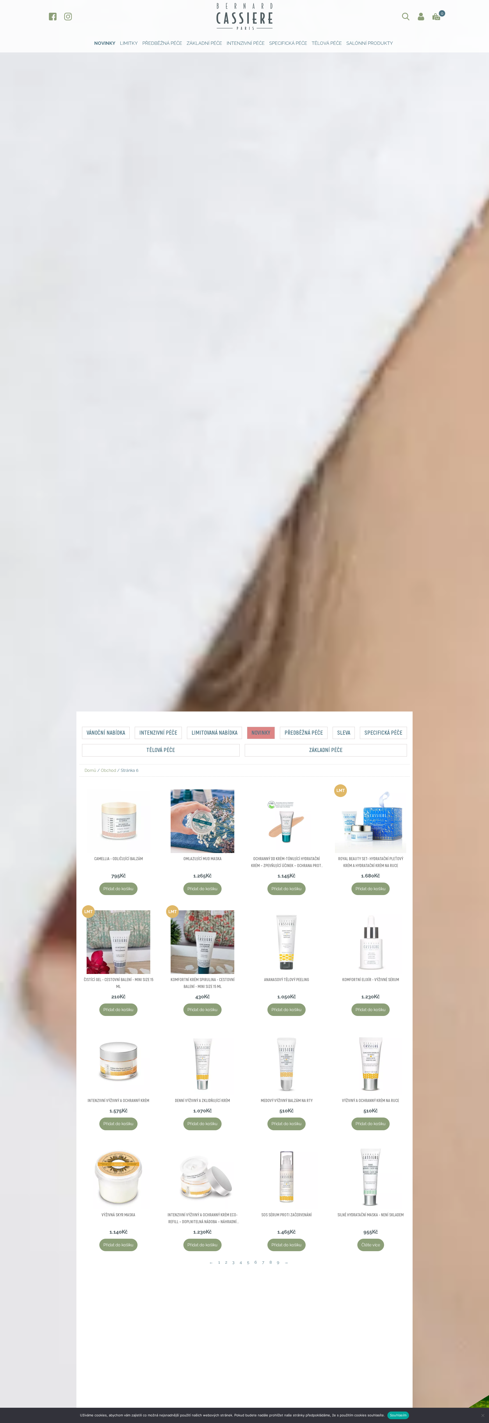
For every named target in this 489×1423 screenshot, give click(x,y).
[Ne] (482, 1415)
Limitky (129, 43)
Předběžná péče (162, 43)
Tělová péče (327, 43)
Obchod (108, 770)
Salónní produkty (369, 43)
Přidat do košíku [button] (118, 888)
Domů (90, 770)
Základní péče (204, 43)
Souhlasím (398, 1415)
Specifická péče (288, 43)
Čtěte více (370, 1245)
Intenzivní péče (246, 43)
